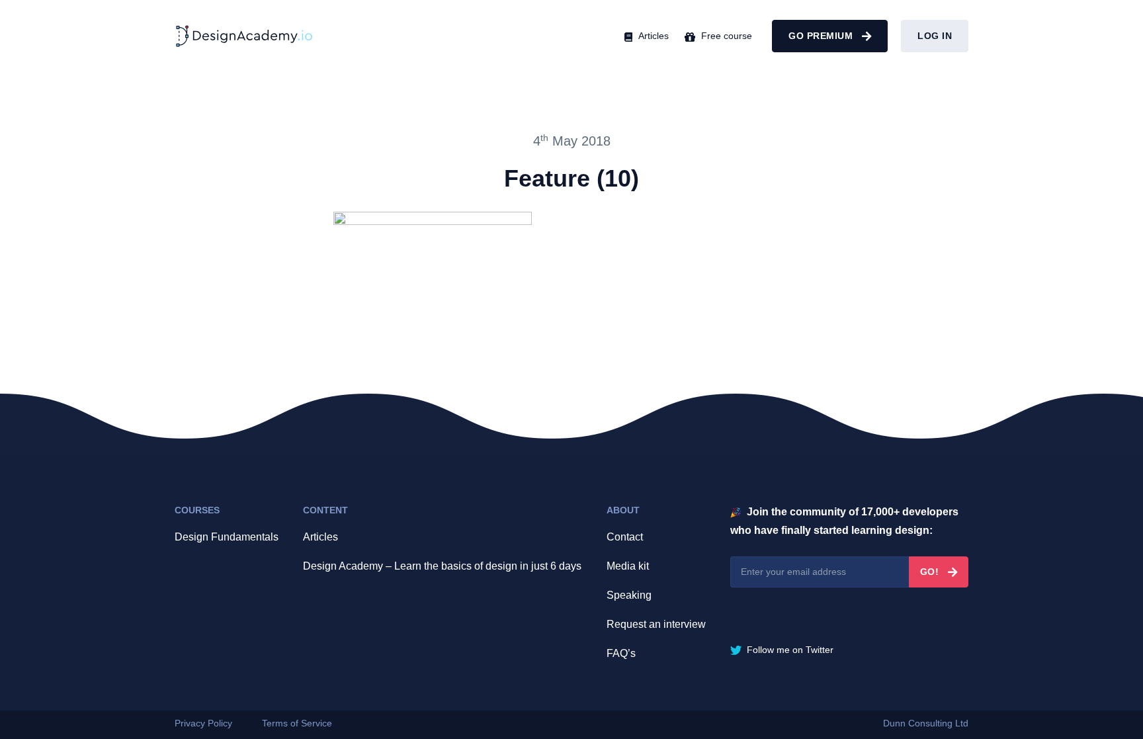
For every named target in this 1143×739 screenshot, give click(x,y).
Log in (934, 35)
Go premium (822, 35)
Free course (725, 35)
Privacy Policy (203, 723)
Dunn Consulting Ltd (925, 723)
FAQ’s (621, 653)
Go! (931, 571)
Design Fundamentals (226, 537)
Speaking (629, 595)
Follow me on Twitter (788, 649)
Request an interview (656, 624)
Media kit (628, 566)
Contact (625, 537)
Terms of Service (297, 723)
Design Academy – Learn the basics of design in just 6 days (442, 566)
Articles (652, 35)
